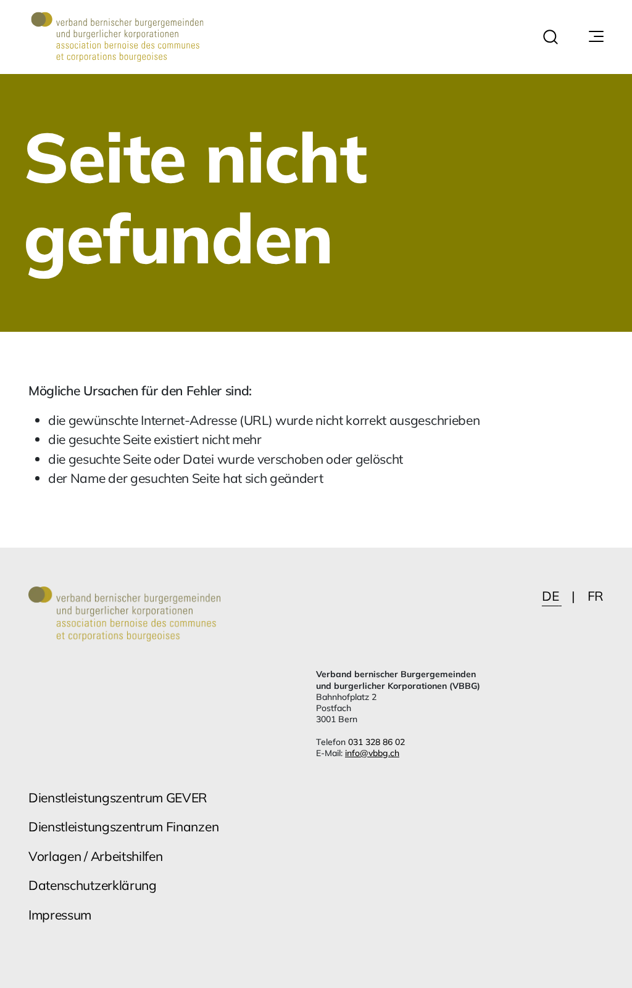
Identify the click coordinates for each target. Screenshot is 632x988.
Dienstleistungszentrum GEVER (117, 797)
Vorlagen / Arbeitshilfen (95, 856)
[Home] (117, 37)
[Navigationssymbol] (595, 37)
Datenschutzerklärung (92, 885)
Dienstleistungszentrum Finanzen (123, 826)
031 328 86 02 (376, 741)
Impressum (59, 915)
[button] (550, 37)
